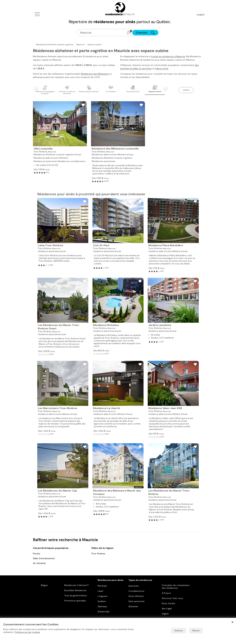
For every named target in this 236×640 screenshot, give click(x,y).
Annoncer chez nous (172, 598)
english (201, 14)
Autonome (133, 586)
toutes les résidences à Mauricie (168, 56)
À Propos (166, 593)
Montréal (102, 586)
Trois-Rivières (98, 553)
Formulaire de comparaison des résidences (176, 586)
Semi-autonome (136, 601)
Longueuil (102, 596)
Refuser (196, 630)
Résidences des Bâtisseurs (95, 73)
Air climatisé (39, 563)
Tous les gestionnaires (75, 595)
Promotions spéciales (75, 600)
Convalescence (136, 591)
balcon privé (161, 68)
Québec (102, 601)
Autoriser (178, 630)
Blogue (44, 585)
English (165, 613)
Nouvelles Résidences (75, 590)
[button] (128, 32)
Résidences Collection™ (76, 585)
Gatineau (102, 606)
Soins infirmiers (136, 596)
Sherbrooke (103, 611)
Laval (100, 591)
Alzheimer (133, 606)
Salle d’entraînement (44, 558)
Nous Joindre (168, 603)
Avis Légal (167, 608)
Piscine (36, 553)
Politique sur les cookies (27, 632)
